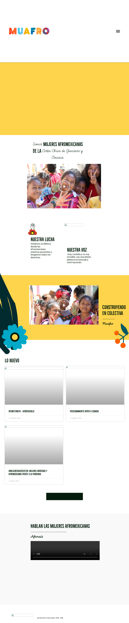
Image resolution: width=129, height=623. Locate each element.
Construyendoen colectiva (114, 310)
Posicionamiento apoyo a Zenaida (84, 411)
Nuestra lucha (43, 239)
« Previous (57, 485)
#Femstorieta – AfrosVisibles (21, 411)
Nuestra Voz (77, 250)
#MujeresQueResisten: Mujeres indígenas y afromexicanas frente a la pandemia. (28, 472)
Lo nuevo (12, 361)
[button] (64, 186)
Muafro (107, 323)
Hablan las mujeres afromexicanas (60, 526)
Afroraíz (37, 536)
